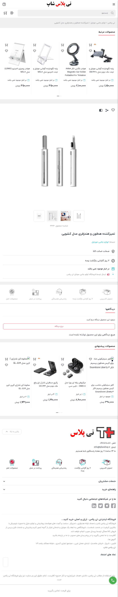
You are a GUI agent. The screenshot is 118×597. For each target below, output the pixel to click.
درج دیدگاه (59, 326)
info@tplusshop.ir (102, 447)
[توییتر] (100, 505)
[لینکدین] (94, 505)
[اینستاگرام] (107, 505)
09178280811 (105, 443)
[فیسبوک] (113, 505)
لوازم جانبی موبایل (98, 23)
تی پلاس (111, 23)
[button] (61, 412)
